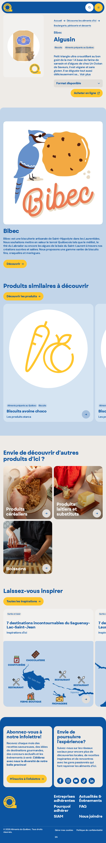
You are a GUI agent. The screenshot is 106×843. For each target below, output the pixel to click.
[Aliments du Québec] (7, 7)
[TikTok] (84, 781)
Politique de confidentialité (89, 830)
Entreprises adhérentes (64, 798)
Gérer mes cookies (64, 830)
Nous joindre (90, 816)
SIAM (58, 816)
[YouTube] (76, 781)
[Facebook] (60, 781)
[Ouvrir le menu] (98, 7)
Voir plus (85, 74)
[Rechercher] (89, 7)
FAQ (83, 806)
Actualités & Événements (90, 798)
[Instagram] (68, 781)
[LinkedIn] (92, 781)
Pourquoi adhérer (62, 808)
